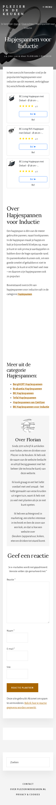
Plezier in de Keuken (14, 10)
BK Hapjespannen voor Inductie (31, 407)
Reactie (11, 579)
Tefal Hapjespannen (24, 397)
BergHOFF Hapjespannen (27, 384)
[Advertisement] (28, 329)
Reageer (46, 56)
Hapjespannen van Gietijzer (29, 402)
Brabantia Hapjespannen (27, 388)
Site (9, 667)
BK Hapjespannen (23, 393)
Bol (33, 120)
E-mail (11, 649)
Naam (10, 630)
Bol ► (33, 114)
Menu (48, 7)
